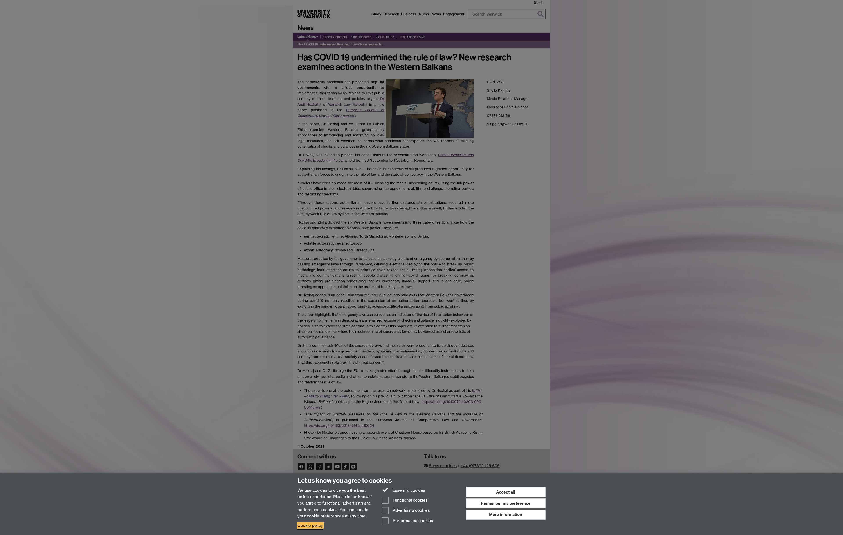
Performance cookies (412, 520)
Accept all (505, 492)
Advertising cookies (411, 510)
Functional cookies (410, 500)
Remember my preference (506, 503)
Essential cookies (408, 490)
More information (505, 514)
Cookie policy (310, 525)
